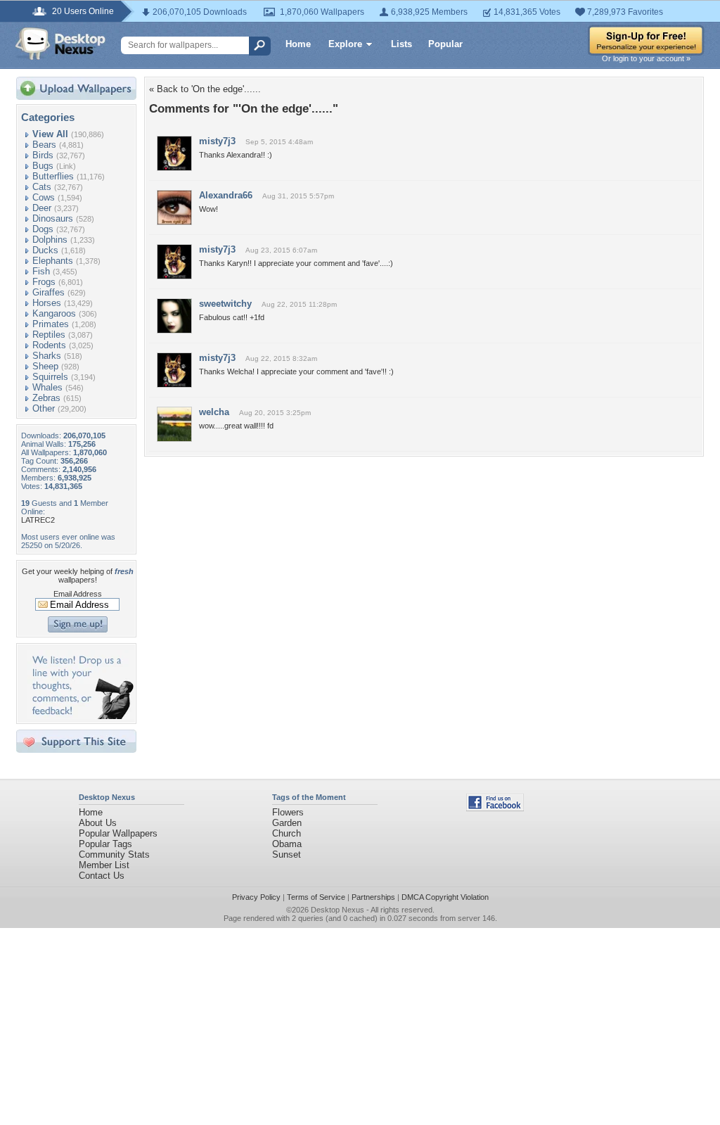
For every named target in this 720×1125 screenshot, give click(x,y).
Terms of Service (316, 897)
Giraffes (48, 292)
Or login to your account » (646, 58)
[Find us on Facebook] (495, 808)
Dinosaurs (52, 218)
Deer (41, 208)
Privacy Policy (256, 897)
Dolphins (50, 239)
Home (298, 44)
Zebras (46, 398)
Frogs (44, 282)
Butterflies (53, 176)
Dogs (42, 229)
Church (286, 833)
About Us (98, 823)
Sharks (46, 355)
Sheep (45, 366)
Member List (104, 865)
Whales (47, 387)
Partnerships (373, 897)
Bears (44, 144)
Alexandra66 (225, 195)
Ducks (45, 250)
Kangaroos (54, 313)
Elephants (52, 260)
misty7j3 (217, 141)
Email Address (77, 594)
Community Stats (114, 854)
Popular (445, 44)
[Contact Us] (80, 716)
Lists (401, 44)
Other (43, 408)
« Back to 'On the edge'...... (205, 89)
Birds (42, 155)
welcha (214, 412)
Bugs (42, 165)
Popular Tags (105, 844)
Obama (287, 844)
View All (50, 134)
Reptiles (48, 334)
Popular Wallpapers (118, 833)
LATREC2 (38, 520)
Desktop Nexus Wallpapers (60, 43)
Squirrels (50, 376)
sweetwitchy (225, 303)
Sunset (286, 854)
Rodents (49, 345)
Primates (50, 324)
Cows (43, 197)
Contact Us (101, 875)
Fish (41, 271)
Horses (46, 303)
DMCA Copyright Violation (445, 897)
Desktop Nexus (337, 909)
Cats (41, 187)
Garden (287, 823)
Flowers (288, 812)
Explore (345, 44)
